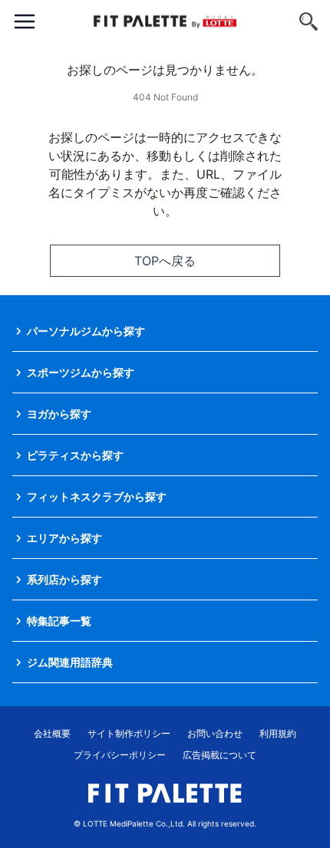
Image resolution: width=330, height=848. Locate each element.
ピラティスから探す (75, 455)
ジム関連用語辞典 (70, 662)
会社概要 (52, 733)
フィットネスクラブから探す (97, 496)
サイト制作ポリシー (128, 733)
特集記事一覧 (59, 620)
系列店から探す (64, 579)
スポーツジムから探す (80, 372)
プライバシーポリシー (120, 755)
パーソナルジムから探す (86, 330)
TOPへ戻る (165, 260)
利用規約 (277, 733)
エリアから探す (64, 537)
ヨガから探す (59, 413)
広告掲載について (219, 755)
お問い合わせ (215, 733)
